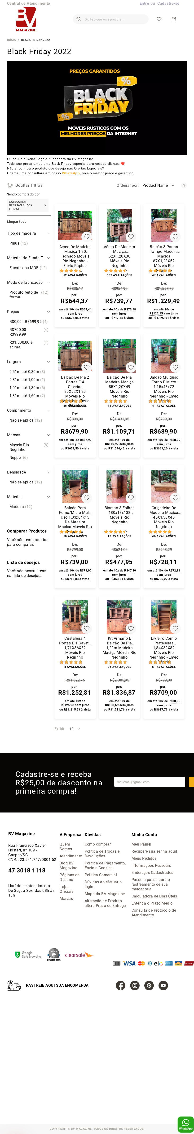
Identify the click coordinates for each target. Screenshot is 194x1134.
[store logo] (26, 19)
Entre (144, 3)
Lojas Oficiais (66, 889)
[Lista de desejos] (159, 19)
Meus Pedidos (144, 858)
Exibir (59, 729)
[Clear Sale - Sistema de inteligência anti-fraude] (81, 955)
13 (119, 536)
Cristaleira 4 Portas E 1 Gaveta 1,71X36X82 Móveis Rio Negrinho (75, 646)
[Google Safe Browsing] (30, 955)
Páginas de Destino (69, 877)
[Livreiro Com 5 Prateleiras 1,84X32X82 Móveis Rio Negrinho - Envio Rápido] (164, 617)
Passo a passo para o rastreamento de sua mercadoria (151, 884)
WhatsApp (71, 173)
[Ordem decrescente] (184, 185)
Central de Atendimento (28, 3)
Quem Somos (66, 846)
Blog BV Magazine (68, 865)
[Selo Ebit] (56, 955)
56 (75, 405)
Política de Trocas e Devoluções (102, 853)
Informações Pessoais (151, 865)
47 (164, 275)
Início (11, 40)
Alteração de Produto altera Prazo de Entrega (105, 903)
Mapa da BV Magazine (105, 894)
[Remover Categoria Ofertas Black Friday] (45, 205)
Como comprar (98, 844)
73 (119, 405)
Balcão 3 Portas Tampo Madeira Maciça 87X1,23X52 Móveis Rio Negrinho (164, 255)
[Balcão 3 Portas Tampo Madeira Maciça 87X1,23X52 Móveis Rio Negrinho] (164, 225)
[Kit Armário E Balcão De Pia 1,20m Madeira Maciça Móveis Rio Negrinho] (119, 617)
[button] (158, 185)
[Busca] (79, 19)
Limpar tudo (16, 222)
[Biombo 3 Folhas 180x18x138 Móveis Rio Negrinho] (119, 486)
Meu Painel (141, 844)
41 (164, 405)
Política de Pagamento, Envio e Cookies (105, 865)
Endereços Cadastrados (152, 872)
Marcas (66, 898)
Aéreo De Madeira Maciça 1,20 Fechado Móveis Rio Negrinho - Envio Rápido (75, 255)
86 (119, 667)
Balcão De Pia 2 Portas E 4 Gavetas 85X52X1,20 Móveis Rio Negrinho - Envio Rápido (75, 385)
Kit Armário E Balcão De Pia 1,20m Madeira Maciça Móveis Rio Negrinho (119, 646)
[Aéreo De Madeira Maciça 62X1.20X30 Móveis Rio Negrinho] (119, 225)
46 (164, 536)
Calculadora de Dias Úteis (154, 896)
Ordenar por (127, 185)
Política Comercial (101, 875)
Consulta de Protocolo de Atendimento (154, 912)
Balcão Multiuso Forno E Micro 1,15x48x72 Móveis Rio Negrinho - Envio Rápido (164, 385)
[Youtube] (163, 985)
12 (75, 275)
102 (119, 275)
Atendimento (71, 856)
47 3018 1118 (27, 870)
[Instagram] (135, 985)
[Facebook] (120, 985)
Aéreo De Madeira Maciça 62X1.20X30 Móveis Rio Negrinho (119, 255)
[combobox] (111, 19)
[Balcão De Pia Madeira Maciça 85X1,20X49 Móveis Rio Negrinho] (119, 356)
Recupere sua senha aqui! (154, 851)
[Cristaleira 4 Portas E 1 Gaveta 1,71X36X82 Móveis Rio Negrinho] (75, 617)
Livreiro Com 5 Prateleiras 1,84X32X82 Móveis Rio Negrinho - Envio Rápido (164, 646)
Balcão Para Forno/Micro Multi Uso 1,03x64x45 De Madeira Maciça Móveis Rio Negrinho (75, 516)
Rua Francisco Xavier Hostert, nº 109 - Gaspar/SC (27, 850)
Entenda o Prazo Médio (152, 903)
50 (75, 536)
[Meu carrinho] (173, 19)
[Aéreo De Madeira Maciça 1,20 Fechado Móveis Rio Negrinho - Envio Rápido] (75, 225)
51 (164, 667)
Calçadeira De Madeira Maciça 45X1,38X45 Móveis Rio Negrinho (164, 516)
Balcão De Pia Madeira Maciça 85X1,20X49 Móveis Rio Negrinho (119, 385)
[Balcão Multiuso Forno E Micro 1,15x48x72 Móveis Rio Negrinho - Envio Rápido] (164, 356)
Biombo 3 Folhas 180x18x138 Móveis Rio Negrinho (120, 515)
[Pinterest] (149, 985)
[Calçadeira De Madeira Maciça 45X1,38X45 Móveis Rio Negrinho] (164, 486)
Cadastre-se (168, 3)
